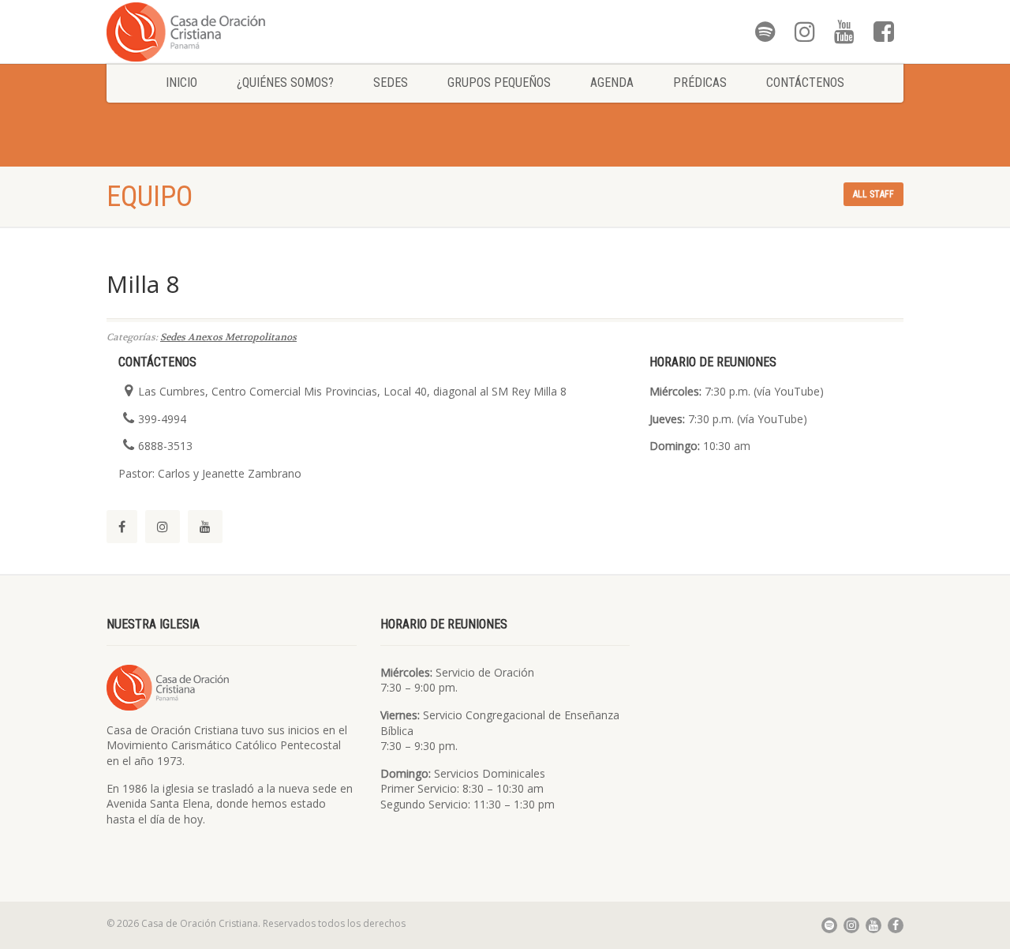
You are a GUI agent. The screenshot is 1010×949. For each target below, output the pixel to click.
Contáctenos (805, 82)
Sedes (390, 82)
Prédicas (700, 82)
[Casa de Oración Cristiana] (232, 31)
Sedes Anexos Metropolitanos (228, 337)
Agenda (612, 82)
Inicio (181, 82)
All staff (873, 194)
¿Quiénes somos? (285, 82)
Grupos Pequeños (499, 82)
